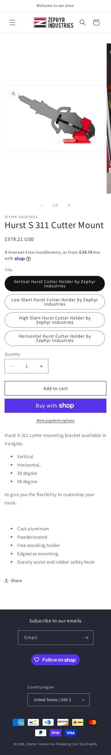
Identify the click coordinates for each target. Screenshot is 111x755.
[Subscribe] (86, 637)
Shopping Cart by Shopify (76, 744)
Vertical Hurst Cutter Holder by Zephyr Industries (55, 284)
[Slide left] (42, 205)
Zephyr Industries (41, 744)
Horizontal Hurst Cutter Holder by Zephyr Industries (55, 338)
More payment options (56, 420)
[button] (12, 22)
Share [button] (16, 580)
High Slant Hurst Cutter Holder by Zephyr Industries (55, 320)
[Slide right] (69, 205)
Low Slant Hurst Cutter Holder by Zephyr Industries (54, 302)
